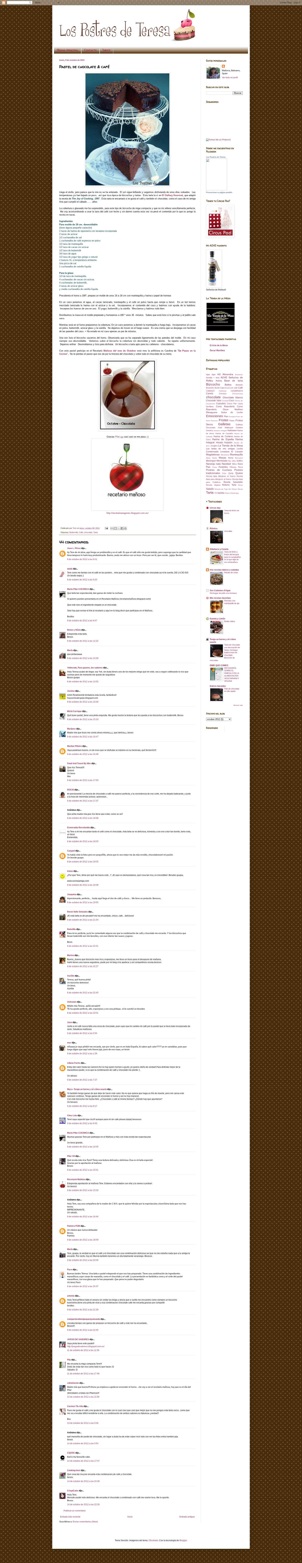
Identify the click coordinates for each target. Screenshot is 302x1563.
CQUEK (71, 1453)
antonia (70, 1296)
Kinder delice (229, 621)
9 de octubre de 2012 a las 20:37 (82, 1286)
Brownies (210, 388)
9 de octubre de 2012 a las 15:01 (82, 1170)
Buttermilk (74, 532)
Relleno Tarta (229, 485)
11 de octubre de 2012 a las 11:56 (83, 1350)
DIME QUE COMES (219, 665)
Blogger (183, 1540)
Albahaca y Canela (219, 549)
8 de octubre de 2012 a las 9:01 (82, 559)
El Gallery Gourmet (172, 195)
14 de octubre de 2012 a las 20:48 (83, 1481)
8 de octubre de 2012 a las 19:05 (82, 861)
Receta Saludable (233, 482)
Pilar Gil (71, 1156)
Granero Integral (220, 431)
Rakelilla (71, 929)
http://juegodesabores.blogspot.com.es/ (85, 1346)
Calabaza (222, 391)
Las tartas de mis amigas (220, 448)
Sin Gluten (232, 489)
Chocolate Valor (213, 400)
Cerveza (222, 394)
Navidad (226, 463)
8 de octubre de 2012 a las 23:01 (82, 1013)
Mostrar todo (238, 705)
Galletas (224, 424)
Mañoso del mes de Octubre (119, 350)
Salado (210, 488)
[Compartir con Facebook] (122, 528)
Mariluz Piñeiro (74, 746)
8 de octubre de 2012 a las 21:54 (82, 920)
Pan (208, 467)
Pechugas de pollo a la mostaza (223, 593)
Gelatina (239, 427)
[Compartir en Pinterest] (125, 528)
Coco (231, 400)
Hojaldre (228, 442)
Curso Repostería (225, 406)
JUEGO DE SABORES (78, 1339)
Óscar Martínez (217, 350)
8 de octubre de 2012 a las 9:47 (82, 620)
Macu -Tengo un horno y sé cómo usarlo (87, 1089)
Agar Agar (211, 374)
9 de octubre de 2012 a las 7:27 (82, 1080)
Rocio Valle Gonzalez (77, 912)
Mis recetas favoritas (220, 598)
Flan (226, 416)
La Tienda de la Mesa (230, 445)
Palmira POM (73, 1226)
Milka (234, 461)
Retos (240, 485)
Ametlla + (210, 378)
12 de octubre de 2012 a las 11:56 (83, 1397)
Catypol (71, 851)
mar (69, 1042)
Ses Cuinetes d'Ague (220, 590)
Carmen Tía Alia (75, 1406)
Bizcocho (213, 384)
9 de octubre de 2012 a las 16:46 (82, 1216)
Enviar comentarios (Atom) (85, 1521)
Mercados (239, 458)
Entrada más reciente (70, 1517)
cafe (236, 388)
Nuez (240, 464)
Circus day (215, 508)
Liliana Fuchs (73, 1063)
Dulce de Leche (232, 412)
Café (81, 532)
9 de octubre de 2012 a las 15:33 (82, 1190)
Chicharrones (237, 394)
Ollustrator (153, 1540)
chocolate (88, 532)
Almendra (227, 374)
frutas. (232, 420)
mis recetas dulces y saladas (224, 570)
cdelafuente (73, 1383)
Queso (239, 473)
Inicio (129, 1517)
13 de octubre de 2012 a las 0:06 (82, 1423)
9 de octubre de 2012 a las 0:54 (82, 1033)
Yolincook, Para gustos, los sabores (85, 667)
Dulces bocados (218, 686)
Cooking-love (73, 1470)
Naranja (210, 463)
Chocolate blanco (233, 397)
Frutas (223, 420)
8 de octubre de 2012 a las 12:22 (82, 641)
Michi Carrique (74, 711)
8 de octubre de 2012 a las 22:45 (82, 992)
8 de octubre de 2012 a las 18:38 (82, 818)
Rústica (213, 528)
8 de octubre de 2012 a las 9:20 (82, 579)
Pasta (214, 467)
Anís (218, 378)
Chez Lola (72, 1115)
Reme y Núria (74, 630)
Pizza (240, 467)
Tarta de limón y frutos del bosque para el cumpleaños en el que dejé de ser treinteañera (232, 557)
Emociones (214, 416)
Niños (234, 464)
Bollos (228, 384)
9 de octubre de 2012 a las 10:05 (82, 1146)
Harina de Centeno (223, 436)
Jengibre (214, 446)
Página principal (67, 50)
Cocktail (225, 401)
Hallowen (232, 430)
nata (218, 463)
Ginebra (209, 430)
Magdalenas (213, 454)
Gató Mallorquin (225, 427)
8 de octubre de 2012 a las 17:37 (82, 801)
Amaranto (239, 375)
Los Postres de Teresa (215, 157)
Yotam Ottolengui (232, 493)
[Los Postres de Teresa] (216, 189)
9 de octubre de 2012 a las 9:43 (82, 1123)
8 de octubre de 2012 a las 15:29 (82, 702)
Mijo (229, 461)
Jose (69, 1022)
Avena (219, 381)
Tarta (95, 532)
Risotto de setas (231, 572)
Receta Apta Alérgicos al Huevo (220, 476)
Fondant (232, 417)
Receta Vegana (213, 485)
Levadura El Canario (231, 451)
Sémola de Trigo (221, 489)
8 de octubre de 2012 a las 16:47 (82, 736)
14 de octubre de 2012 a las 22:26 (83, 1504)
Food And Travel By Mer (79, 763)
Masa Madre (211, 458)
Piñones (233, 467)
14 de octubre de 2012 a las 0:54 (82, 1443)
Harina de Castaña (224, 433)
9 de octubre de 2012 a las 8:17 (82, 1106)
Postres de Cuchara (219, 469)
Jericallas (228, 531)
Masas (222, 457)
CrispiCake (72, 1490)
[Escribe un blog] (115, 528)
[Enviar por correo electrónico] (112, 528)
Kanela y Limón (217, 618)
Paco (69, 1269)
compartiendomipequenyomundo (83, 1319)
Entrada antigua (187, 1517)
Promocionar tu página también (219, 192)
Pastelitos (223, 467)
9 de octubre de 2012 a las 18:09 (82, 1240)
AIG (219, 374)
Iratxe (70, 871)
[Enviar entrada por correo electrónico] (106, 528)
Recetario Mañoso (76, 1179)
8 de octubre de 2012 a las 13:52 (82, 681)
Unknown (71, 1002)
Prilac (224, 473)
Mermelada (222, 461)
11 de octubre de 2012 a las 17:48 (83, 1373)
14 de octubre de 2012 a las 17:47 (83, 1461)
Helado (219, 442)
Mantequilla (236, 454)
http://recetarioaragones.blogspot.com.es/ (127, 513)
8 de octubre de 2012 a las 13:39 (82, 658)
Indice (106, 50)
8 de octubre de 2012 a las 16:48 (82, 754)
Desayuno (211, 412)
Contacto (90, 50)
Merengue (211, 461)
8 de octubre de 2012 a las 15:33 (82, 719)
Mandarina (225, 455)
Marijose (71, 729)
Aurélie (70, 976)
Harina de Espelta (223, 439)
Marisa (70, 955)
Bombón (239, 385)
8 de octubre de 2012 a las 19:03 (82, 841)
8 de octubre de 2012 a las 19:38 (82, 885)
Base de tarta (233, 380)
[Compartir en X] (118, 528)
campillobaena (237, 391)
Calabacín (210, 391)
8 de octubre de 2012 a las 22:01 (82, 946)
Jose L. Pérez (74, 548)
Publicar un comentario (75, 1510)
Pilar (117, 436)
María (70, 650)
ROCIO (70, 790)
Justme (71, 691)
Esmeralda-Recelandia (78, 827)
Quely (230, 473)
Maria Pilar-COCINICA (78, 589)
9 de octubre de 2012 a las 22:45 (82, 1330)
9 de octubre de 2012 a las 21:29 (82, 1309)
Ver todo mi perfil (230, 77)
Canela (209, 393)
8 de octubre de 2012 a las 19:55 (82, 902)
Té (215, 493)
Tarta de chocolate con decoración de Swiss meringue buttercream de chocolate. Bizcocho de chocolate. (225, 652)
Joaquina (71, 894)
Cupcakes (221, 403)
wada (69, 569)
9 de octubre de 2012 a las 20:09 (82, 1260)
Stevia (240, 489)
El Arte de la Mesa (219, 345)
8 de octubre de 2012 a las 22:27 (82, 966)
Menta (230, 458)
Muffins (240, 461)
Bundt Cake (220, 388)
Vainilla (220, 493)
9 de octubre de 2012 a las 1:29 (82, 1053)
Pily (69, 1360)
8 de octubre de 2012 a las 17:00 (82, 780)
